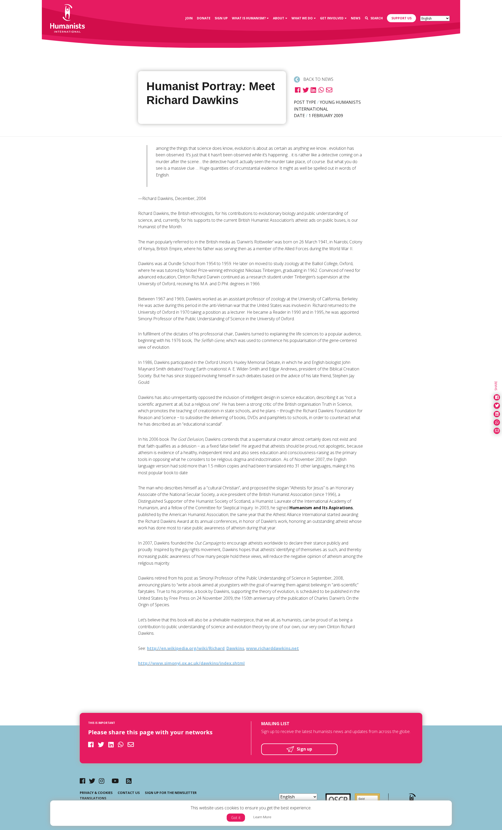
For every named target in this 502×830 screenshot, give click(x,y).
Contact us (129, 792)
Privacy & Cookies (96, 792)
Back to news (317, 79)
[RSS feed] (129, 780)
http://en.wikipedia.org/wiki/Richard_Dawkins (195, 648)
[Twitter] (92, 780)
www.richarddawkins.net (272, 648)
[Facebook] (82, 780)
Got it (236, 817)
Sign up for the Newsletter (171, 792)
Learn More (262, 817)
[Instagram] (101, 780)
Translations (93, 798)
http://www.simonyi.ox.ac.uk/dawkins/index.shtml (191, 663)
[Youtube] (115, 780)
